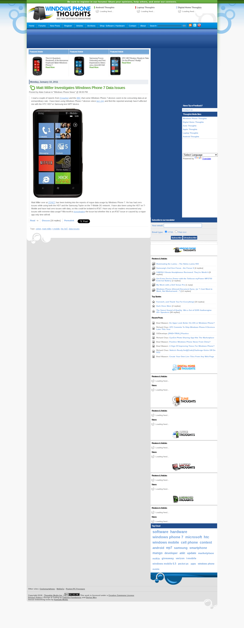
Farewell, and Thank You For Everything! (175, 302)
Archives (91, 26)
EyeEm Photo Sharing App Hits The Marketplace (191, 338)
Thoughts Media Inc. (53, 595)
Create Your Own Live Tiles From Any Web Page (191, 356)
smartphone (198, 547)
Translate (206, 158)
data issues (74, 229)
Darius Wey (91, 597)
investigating (79, 211)
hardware (178, 532)
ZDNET (51, 202)
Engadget (64, 98)
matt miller (46, 229)
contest (206, 542)
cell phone (189, 542)
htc (206, 537)
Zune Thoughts (190, 126)
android (158, 548)
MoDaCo (60, 589)
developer (171, 553)
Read (32, 220)
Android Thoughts (105, 7)
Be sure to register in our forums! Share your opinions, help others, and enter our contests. (122, 2)
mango (157, 553)
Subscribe (177, 238)
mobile (155, 569)
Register (68, 26)
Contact (132, 26)
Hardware (120, 26)
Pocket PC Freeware (75, 589)
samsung (181, 547)
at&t (182, 553)
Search (153, 26)
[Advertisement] (122, 38)
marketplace (206, 553)
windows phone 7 (167, 537)
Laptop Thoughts (146, 7)
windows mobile (165, 542)
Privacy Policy (35, 597)
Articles (79, 26)
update (191, 553)
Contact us (188, 110)
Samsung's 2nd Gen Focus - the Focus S (175, 268)
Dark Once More (164, 306)
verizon (180, 558)
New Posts (55, 26)
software (160, 532)
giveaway (168, 558)
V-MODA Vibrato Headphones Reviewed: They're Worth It (182, 272)
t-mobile (56, 229)
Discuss (46, 220)
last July (100, 101)
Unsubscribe (190, 238)
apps (193, 563)
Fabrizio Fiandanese (72, 597)
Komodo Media (61, 599)
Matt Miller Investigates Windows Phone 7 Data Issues (80, 88)
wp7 (169, 547)
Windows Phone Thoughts (195, 118)
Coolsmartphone (47, 589)
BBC (79, 98)
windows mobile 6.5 (164, 563)
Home (31, 26)
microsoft (193, 537)
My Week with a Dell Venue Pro (171, 285)
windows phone (206, 564)
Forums (42, 26)
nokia (156, 558)
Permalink (69, 220)
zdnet (38, 229)
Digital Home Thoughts (189, 7)
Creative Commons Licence (121, 595)
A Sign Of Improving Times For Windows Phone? (191, 346)
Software (110, 26)
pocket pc (183, 563)
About (143, 26)
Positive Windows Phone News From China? (189, 342)
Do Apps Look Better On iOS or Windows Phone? (192, 323)
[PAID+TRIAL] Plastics (178, 333)
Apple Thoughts (190, 129)
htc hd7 (64, 229)
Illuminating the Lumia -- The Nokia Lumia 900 (177, 264)
